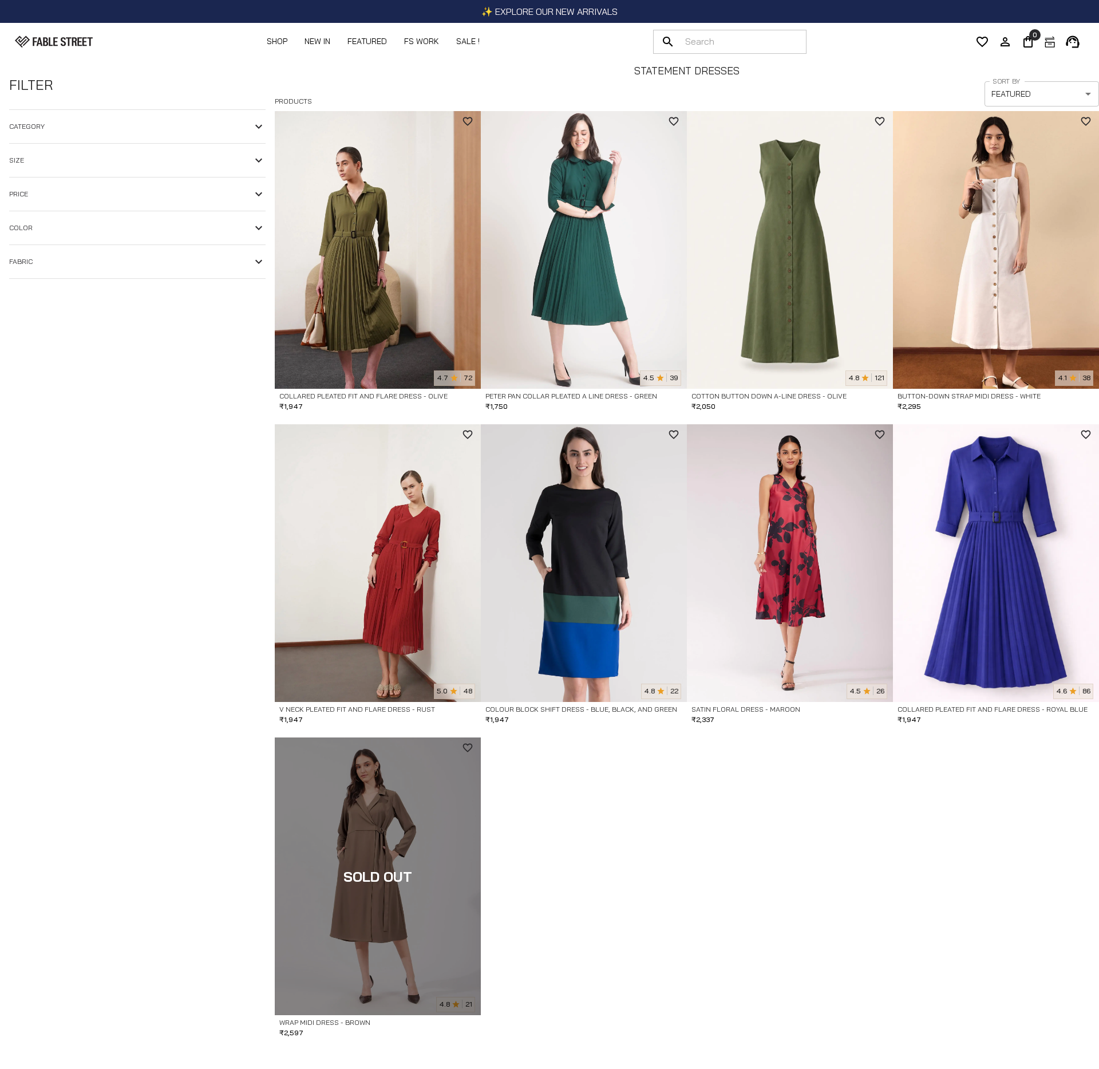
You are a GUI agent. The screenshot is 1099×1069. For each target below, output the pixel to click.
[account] (1005, 41)
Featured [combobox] (1011, 94)
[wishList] (982, 41)
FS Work (421, 41)
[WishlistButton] (467, 121)
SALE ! (468, 41)
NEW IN (317, 41)
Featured (367, 41)
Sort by (1006, 81)
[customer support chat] (1072, 41)
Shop (277, 41)
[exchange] (1049, 41)
